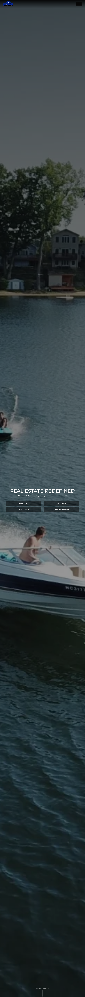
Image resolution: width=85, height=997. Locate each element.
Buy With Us (23, 503)
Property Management (61, 509)
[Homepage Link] (8, 3)
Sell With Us (62, 503)
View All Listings (23, 509)
